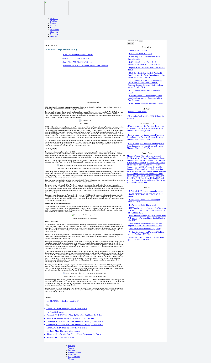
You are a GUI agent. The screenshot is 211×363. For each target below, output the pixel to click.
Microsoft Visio (133, 160)
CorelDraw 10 (146, 178)
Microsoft (72, 354)
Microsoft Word (146, 160)
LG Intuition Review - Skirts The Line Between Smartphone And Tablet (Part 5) (143, 63)
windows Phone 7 (134, 180)
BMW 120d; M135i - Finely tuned (142, 205)
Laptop (53, 23)
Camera (53, 27)
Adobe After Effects (135, 174)
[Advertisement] (65, 85)
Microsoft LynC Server (156, 163)
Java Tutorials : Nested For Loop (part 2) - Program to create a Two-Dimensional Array (145, 224)
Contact (71, 359)
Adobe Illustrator (159, 171)
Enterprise (54, 34)
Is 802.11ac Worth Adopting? (140, 54)
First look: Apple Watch (137, 112)
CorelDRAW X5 (133, 178)
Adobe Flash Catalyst (143, 176)
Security (71, 346)
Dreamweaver (147, 171)
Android (130, 182)
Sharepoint (147, 165)
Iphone (140, 182)
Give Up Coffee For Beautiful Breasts (78, 55)
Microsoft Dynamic (134, 165)
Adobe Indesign (152, 169)
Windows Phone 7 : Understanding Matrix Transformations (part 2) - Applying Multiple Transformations (145, 98)
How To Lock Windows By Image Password (146, 103)
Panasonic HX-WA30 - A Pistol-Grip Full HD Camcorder (85, 66)
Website (71, 348)
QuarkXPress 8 (158, 178)
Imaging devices (74, 352)
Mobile (53, 25)
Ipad (135, 182)
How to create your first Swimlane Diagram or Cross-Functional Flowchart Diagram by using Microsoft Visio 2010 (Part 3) (145, 146)
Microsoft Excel (147, 156)
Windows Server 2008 (135, 167)
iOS (145, 182)
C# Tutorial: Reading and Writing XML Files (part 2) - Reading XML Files (146, 233)
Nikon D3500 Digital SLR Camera (76, 58)
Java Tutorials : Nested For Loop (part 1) (145, 229)
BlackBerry (160, 180)
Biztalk (130, 163)
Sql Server (155, 165)
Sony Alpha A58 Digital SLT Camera (77, 62)
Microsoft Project (158, 158)
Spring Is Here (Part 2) (138, 50)
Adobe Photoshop (150, 174)
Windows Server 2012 (153, 167)
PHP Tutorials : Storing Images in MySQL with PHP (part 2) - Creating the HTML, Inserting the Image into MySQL (147, 210)
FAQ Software (74, 357)
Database (53, 36)
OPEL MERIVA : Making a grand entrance (146, 191)
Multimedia (54, 30)
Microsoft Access (133, 156)
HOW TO (54, 19)
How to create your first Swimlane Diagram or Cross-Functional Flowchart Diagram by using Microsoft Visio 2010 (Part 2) (145, 137)
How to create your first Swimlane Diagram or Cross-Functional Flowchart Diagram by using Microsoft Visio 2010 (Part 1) (145, 128)
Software (71, 350)
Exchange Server (139, 163)
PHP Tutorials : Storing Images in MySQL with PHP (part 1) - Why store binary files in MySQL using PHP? (147, 218)
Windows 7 (131, 169)
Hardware (54, 32)
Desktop (53, 21)
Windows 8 (140, 169)
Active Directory (158, 160)
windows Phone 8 (148, 180)
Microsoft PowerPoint (143, 158)
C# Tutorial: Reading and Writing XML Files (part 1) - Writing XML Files (146, 238)
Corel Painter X (158, 176)
